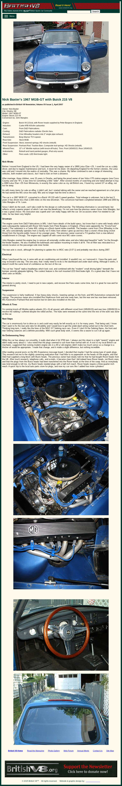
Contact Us (97, 751)
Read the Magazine (35, 751)
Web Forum (69, 751)
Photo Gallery (54, 751)
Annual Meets (83, 751)
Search (95, 11)
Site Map (110, 751)
